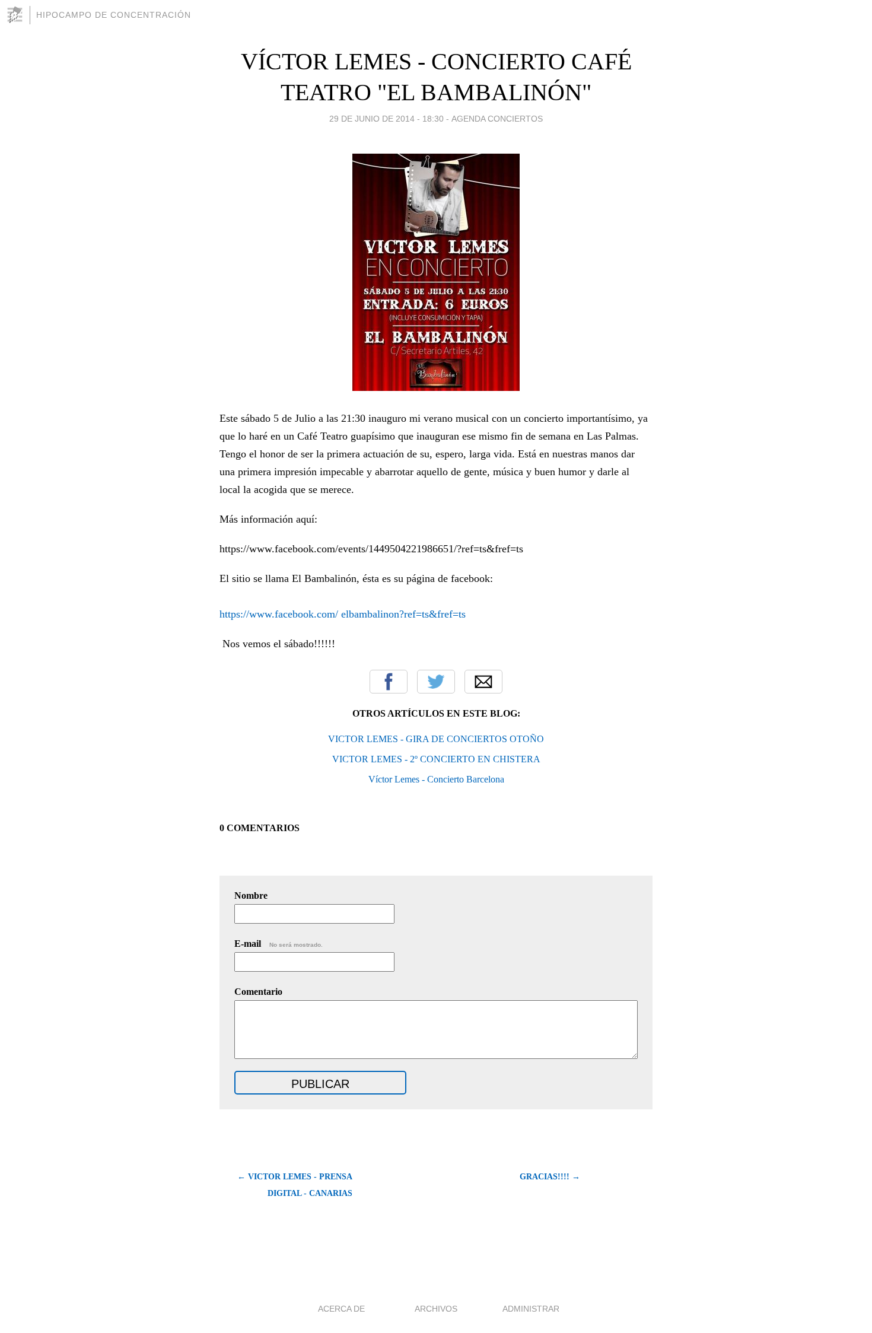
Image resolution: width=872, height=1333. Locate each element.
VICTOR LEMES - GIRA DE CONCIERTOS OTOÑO (436, 739)
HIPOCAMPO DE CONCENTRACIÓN (113, 15)
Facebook (389, 681)
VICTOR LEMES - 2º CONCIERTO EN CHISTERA (436, 759)
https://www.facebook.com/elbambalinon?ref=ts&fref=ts (342, 614)
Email (483, 681)
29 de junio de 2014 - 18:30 (386, 118)
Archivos (436, 1308)
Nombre (251, 895)
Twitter (436, 681)
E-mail (278, 943)
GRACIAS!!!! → (550, 1176)
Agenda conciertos (497, 118)
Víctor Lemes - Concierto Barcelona (436, 779)
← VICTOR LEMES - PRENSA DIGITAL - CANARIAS (294, 1185)
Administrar (530, 1308)
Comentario (258, 992)
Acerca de (341, 1308)
